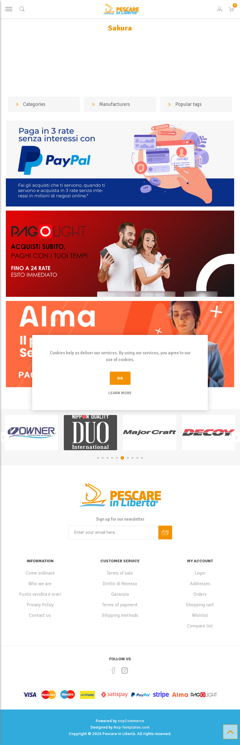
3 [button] (107, 458)
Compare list (200, 626)
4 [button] (112, 458)
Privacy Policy (40, 605)
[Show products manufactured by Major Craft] (90, 432)
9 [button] (137, 458)
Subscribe (165, 532)
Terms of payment (120, 605)
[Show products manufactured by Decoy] (149, 432)
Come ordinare (40, 573)
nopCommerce (131, 720)
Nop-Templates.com (132, 727)
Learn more (120, 393)
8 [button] (132, 458)
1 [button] (98, 458)
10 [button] (142, 458)
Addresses (200, 584)
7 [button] (128, 458)
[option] (31, 432)
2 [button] (103, 458)
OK (120, 378)
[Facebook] (113, 670)
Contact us (40, 615)
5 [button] (117, 458)
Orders (200, 594)
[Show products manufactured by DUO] (31, 432)
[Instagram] (124, 670)
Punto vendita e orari (40, 594)
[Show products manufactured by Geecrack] (208, 432)
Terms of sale (120, 573)
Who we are (40, 584)
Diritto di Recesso (119, 584)
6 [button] (122, 458)
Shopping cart (200, 605)
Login (200, 573)
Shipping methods (120, 615)
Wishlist (200, 615)
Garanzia (120, 594)
